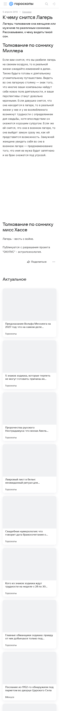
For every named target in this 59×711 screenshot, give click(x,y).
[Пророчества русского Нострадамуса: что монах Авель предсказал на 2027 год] (29, 416)
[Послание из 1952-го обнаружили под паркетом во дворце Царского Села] (29, 676)
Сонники (26, 12)
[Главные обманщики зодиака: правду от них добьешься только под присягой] (29, 624)
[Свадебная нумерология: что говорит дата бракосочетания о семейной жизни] (29, 520)
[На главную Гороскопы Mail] (23, 4)
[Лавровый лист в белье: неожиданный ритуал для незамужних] (29, 468)
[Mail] (11, 4)
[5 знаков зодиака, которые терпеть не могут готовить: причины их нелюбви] (29, 364)
